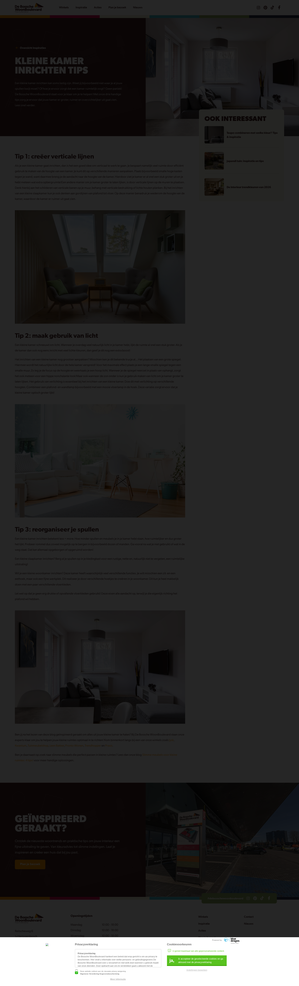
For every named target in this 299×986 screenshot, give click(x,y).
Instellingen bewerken (197, 970)
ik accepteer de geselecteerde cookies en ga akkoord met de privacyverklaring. (196, 960)
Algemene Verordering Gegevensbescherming (99, 974)
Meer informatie (118, 979)
